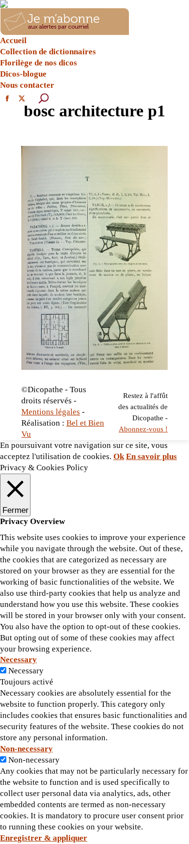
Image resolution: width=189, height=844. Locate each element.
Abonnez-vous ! (143, 429)
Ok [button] (118, 456)
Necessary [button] (18, 659)
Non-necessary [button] (26, 748)
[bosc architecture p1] (94, 258)
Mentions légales (50, 411)
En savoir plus (151, 456)
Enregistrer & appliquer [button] (43, 838)
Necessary (26, 670)
